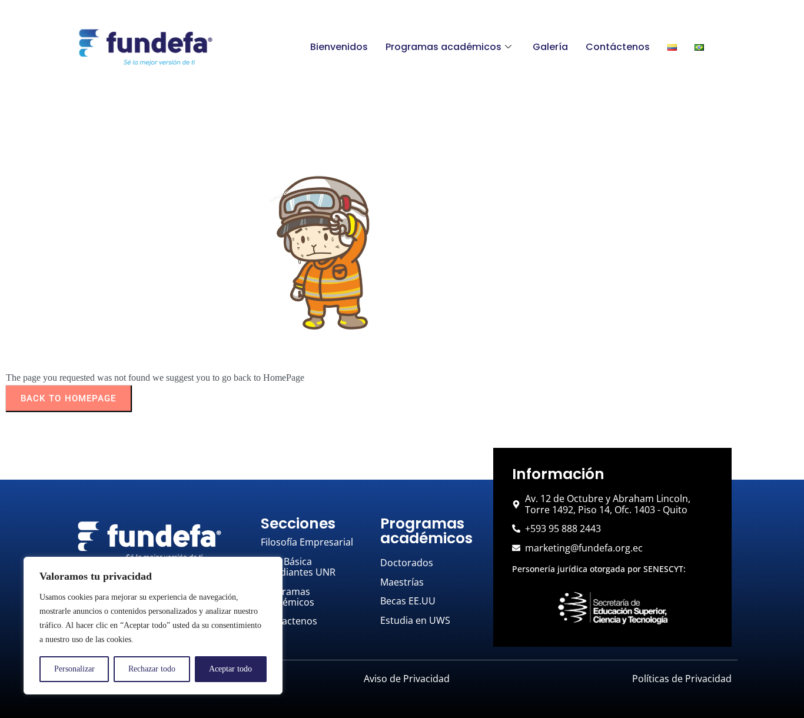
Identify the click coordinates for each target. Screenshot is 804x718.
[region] (153, 625)
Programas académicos (443, 47)
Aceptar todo (230, 668)
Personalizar (74, 668)
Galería (550, 47)
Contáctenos (618, 47)
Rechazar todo (151, 668)
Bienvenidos (339, 47)
